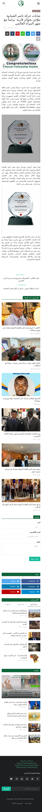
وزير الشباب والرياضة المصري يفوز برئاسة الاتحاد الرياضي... (22, 435)
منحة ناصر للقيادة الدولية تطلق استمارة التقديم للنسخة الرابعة (17, 715)
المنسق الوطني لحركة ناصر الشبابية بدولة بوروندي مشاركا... (21, 399)
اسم (39, 522)
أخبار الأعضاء (36, 11)
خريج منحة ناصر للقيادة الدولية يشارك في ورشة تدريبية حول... (22, 470)
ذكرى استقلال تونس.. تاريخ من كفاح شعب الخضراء (21, 288)
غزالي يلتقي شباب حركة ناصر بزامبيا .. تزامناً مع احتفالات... (22, 364)
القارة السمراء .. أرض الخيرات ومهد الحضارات (15, 657)
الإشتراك (6, 789)
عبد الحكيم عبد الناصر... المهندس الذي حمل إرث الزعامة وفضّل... (15, 634)
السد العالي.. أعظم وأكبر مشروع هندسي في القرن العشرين (21, 279)
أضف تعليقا (34, 559)
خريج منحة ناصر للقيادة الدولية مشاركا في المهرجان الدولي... (21, 505)
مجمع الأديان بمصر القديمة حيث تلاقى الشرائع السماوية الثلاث (15, 612)
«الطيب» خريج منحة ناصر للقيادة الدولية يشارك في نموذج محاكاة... (21, 329)
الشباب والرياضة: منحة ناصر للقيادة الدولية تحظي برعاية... (15, 703)
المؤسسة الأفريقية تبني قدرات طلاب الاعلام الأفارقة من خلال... (15, 737)
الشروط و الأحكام (17, 803)
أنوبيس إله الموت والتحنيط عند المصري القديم (14, 623)
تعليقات (36, 517)
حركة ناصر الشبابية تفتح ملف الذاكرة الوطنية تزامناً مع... (15, 726)
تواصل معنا (28, 803)
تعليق (38, 542)
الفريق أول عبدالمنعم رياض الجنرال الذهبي (15, 645)
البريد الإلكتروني (35, 532)
